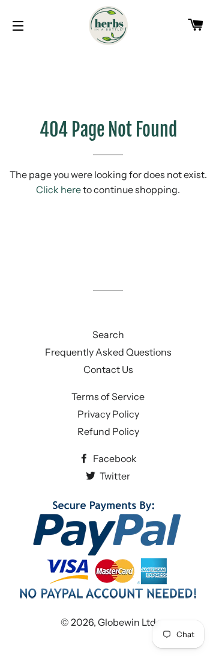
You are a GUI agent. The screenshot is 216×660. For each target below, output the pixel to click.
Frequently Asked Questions (108, 352)
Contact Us (108, 369)
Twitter (114, 476)
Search (108, 334)
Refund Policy (108, 431)
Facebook (114, 458)
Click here (58, 190)
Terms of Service (108, 396)
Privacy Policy (108, 414)
